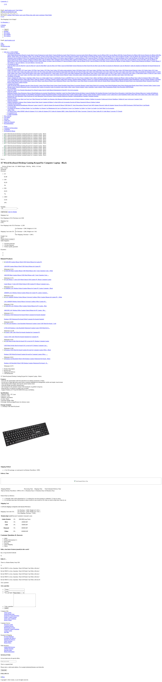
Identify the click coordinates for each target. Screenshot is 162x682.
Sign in (6, 29)
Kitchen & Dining (80, 93)
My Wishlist (7, 34)
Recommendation (8, 123)
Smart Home (46, 85)
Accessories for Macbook (112, 65)
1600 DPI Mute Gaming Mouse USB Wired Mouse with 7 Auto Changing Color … (26, 275)
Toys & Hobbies (11, 88)
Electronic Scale (107, 93)
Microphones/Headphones (21, 105)
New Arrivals (7, 116)
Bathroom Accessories (41, 93)
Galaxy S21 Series (143, 70)
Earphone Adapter (113, 79)
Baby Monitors (21, 85)
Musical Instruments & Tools (57, 90)
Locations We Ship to (10, 638)
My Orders (7, 33)
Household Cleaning (40, 94)
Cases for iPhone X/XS (108, 56)
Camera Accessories (44, 87)
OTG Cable (10, 79)
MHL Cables (65, 111)
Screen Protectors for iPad (80, 65)
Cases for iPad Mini (41, 65)
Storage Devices (119, 105)
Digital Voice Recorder (119, 87)
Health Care (46, 99)
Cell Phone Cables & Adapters (105, 78)
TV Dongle (119, 111)
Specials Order (8, 650)
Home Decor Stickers (134, 93)
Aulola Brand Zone (9, 614)
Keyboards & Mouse (58, 105)
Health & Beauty (11, 97)
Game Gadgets (98, 87)
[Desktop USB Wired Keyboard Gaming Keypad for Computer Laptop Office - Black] (27, 350)
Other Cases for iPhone (44, 59)
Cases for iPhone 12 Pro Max (136, 58)
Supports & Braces (85, 102)
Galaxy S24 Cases (102, 75)
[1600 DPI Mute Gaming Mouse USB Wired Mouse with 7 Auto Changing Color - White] (28, 270)
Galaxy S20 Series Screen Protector (127, 70)
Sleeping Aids (54, 99)
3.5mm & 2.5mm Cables (93, 111)
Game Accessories (55, 87)
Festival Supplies (57, 96)
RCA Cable (103, 111)
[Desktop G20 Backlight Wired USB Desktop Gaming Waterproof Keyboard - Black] (27, 358)
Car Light (99, 108)
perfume (9, 15)
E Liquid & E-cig (12, 113)
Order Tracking (8, 641)
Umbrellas (58, 93)
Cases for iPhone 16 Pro (83, 61)
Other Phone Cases (88, 73)
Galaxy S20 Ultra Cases (111, 70)
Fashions (82, 99)
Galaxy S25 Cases (22, 70)
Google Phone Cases (28, 81)
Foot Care (29, 99)
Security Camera (38, 85)
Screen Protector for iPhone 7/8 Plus (74, 56)
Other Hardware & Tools (30, 96)
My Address (7, 36)
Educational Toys (29, 90)
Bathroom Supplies (12, 93)
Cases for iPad (11, 65)
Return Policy (7, 642)
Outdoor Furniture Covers (103, 94)
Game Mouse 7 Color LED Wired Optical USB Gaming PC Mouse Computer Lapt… (27, 284)
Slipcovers (143, 93)
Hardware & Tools (12, 96)
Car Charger (94, 79)
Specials (6, 119)
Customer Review (9, 626)
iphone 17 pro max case (36, 62)
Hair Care (17, 99)
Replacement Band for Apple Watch (24, 55)
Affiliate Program (8, 648)
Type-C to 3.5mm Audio (42, 78)
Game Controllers (89, 87)
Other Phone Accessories (87, 81)
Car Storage (42, 108)
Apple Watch (11, 55)
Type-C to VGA (75, 78)
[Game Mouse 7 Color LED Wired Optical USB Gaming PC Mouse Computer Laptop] (27, 279)
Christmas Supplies (93, 96)
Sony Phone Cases (39, 81)
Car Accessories (11, 106)
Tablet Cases (14, 73)
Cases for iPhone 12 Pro (121, 58)
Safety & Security (12, 85)
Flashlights (124, 94)
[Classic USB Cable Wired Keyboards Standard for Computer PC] (22, 332)
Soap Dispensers (22, 93)
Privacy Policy (8, 620)
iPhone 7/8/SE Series (13, 56)
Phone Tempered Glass (149, 81)
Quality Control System (10, 617)
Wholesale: (8, 269)
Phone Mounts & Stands (122, 81)
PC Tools (73, 105)
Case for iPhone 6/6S (103, 55)
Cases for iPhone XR (135, 56)
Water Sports (39, 102)
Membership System (9, 627)
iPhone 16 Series (47, 61)
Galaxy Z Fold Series (137, 73)
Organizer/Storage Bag (63, 94)
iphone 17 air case (25, 62)
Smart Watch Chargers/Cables (144, 85)
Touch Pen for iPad (92, 65)
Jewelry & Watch (75, 99)
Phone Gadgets (19, 82)
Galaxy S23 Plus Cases (30, 75)
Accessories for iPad (12, 64)
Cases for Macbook (124, 65)
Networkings (79, 105)
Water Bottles (71, 93)
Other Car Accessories (108, 108)
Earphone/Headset (103, 79)
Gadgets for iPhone (33, 59)
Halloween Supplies (67, 96)
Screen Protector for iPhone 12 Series (17, 59)
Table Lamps (154, 94)
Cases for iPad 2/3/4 (52, 65)
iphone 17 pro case (15, 62)
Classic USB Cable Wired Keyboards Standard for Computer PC (21, 336)
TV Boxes (10, 111)
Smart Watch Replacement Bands (127, 85)
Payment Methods (9, 636)
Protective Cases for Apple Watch (79, 55)
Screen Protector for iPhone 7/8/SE (54, 56)
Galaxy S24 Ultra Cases (126, 75)
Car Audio (93, 108)
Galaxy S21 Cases (153, 70)
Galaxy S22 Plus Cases (115, 71)
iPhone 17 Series (130, 61)
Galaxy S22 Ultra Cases (128, 71)
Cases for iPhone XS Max (122, 56)
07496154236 (4, 49)
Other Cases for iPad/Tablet (65, 65)
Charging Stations (77, 79)
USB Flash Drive (138, 105)
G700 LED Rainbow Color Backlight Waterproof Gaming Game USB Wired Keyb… (27, 328)
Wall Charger (15, 15)
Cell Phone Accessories (13, 76)
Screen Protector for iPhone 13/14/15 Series (30, 61)
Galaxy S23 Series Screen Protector (58, 75)
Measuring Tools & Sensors (44, 96)
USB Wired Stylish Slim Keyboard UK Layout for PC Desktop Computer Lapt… (26, 345)
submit (6, 608)
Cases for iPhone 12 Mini (151, 58)
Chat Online (19, 10)
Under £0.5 (7, 120)
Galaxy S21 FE (37, 71)
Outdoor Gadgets (95, 102)
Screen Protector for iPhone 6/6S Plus (151, 55)
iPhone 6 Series (93, 55)
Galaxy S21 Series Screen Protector (51, 71)
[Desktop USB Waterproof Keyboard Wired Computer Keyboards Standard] (24, 314)
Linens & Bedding (90, 93)
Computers (10, 105)
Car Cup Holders (34, 108)
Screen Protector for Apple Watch (43, 55)
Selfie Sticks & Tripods (100, 81)
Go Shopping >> (5, 22)
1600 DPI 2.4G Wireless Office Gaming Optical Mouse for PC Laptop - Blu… (25, 310)
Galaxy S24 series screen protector (88, 75)
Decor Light (117, 94)
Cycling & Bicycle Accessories (61, 102)
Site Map (6, 632)
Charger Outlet (60, 79)
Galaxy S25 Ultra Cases (46, 70)
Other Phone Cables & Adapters (35, 79)
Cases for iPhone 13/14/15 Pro (118, 59)
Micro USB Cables (153, 78)
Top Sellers (7, 117)
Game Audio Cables (65, 87)
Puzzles (22, 90)
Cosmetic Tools (138, 99)
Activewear (130, 99)
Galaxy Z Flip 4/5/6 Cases (124, 73)
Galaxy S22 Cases (104, 71)
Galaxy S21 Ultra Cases (26, 71)
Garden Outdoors (74, 94)
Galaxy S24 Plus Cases (114, 75)
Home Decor (115, 93)
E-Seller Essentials (12, 114)
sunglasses (42, 15)
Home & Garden (11, 91)
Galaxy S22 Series (94, 71)
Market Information (9, 651)
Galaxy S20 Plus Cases (98, 70)
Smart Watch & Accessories (97, 85)
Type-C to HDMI (66, 78)
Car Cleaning (75, 108)
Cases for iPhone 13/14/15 (103, 59)
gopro (37, 15)
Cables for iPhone (129, 78)
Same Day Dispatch (9, 122)
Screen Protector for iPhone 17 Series (145, 61)
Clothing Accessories (95, 99)
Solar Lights (147, 94)
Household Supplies (20, 94)
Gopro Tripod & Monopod (19, 87)
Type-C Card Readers (55, 78)
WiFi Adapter (95, 105)
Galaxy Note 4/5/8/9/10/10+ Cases (46, 73)
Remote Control (85, 85)
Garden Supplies (91, 94)
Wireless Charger (86, 79)
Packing (25, 82)
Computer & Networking (14, 103)
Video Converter (82, 111)
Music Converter (111, 111)
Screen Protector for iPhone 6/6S (132, 55)
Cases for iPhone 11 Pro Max (96, 58)
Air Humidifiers (30, 94)
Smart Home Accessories (73, 85)
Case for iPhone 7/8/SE (25, 56)
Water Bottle (48, 15)
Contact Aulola (8, 630)
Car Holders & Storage (13, 108)
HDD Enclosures (128, 105)
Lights (112, 94)
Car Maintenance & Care (53, 108)
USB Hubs (67, 105)
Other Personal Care (37, 99)
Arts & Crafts (45, 90)
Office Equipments (108, 87)
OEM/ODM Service (9, 647)
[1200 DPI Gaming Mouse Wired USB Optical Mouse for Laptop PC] (23, 262)
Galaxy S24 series (74, 75)
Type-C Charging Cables (29, 78)
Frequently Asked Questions (11, 629)
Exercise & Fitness (75, 102)
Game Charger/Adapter (78, 87)
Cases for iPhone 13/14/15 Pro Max (136, 59)
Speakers (152, 79)
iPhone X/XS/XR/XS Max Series (93, 56)
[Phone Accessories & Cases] (9, 11)
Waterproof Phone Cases (63, 81)
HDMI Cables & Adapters (27, 111)
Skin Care (23, 99)
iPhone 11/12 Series (58, 58)
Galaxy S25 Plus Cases (34, 70)
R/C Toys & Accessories (71, 90)
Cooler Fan (65, 93)
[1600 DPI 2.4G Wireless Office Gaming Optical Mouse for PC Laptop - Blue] (25, 306)
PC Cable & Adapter (47, 105)
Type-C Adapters (84, 78)
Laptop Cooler (37, 105)
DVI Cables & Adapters (55, 111)
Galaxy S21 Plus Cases (13, 71)
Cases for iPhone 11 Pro (81, 58)
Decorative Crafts (123, 93)
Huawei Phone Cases (50, 81)
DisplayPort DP (73, 111)
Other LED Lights (139, 94)
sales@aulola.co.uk (9, 10)
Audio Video (10, 110)
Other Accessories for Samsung (143, 71)
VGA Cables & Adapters (41, 111)
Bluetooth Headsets (123, 79)
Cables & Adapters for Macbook (138, 65)
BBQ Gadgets (83, 94)
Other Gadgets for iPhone (76, 59)
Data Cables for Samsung (141, 78)
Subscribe (3, 670)
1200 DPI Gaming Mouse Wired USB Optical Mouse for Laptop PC (22, 266)
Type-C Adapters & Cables (14, 78)
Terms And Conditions (10, 618)
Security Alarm (30, 85)
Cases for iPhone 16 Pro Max (97, 61)
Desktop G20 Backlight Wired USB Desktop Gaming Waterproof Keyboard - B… (26, 363)
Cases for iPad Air (30, 65)
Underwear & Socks (106, 99)
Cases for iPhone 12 (109, 58)
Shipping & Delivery (9, 639)
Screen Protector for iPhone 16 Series (116, 61)
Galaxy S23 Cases (18, 75)
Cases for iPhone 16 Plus (69, 61)
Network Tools (87, 105)
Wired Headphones (134, 79)
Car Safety (82, 108)
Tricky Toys (17, 90)
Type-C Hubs (93, 78)
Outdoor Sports (31, 102)
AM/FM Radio (129, 87)
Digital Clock (11, 94)
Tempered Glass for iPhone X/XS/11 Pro (18, 58)
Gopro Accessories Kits (32, 87)
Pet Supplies (99, 93)
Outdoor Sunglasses (12, 102)
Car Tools (88, 108)
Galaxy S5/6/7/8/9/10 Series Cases (27, 73)
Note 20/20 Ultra (66, 71)
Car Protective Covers (66, 108)
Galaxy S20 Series (77, 70)
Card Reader (146, 105)
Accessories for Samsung (14, 68)
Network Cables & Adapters (106, 105)
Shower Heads (31, 93)
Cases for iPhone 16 (57, 61)
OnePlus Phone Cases (17, 81)
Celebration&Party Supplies (80, 96)
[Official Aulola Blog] (3, 677)
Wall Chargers (68, 79)
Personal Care (11, 99)
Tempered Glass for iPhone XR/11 (150, 56)
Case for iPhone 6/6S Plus (116, 55)
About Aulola (7, 612)
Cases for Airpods (144, 79)
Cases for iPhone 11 (69, 58)
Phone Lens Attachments (136, 81)
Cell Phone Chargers (50, 79)
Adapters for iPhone (119, 78)
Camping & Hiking (48, 102)
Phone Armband (111, 81)
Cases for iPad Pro (20, 65)
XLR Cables (16, 111)
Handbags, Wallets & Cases (119, 99)
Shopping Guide (8, 624)
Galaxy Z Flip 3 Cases (111, 73)
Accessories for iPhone (13, 53)
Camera (154, 85)
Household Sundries (51, 94)
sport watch (22, 15)
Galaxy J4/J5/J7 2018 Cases (63, 73)
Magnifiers (20, 96)
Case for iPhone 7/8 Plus (38, 56)
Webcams (30, 105)
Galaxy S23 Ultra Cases (42, 75)
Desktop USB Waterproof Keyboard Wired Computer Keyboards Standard (24, 319)
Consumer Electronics (13, 84)
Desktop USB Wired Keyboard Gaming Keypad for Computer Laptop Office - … (26, 354)
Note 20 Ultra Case (83, 71)
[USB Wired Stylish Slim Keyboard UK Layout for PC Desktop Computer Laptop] (26, 341)
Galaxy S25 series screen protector (62, 70)
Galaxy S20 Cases (87, 70)
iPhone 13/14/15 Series (89, 59)
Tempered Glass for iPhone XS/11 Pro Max (41, 58)
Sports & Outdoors (12, 100)
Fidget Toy (10, 90)
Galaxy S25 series (12, 70)
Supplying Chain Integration (11, 615)
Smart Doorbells (62, 85)
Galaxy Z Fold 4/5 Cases (150, 73)
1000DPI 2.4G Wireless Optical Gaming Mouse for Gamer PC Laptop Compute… (26, 292)
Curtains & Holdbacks (152, 93)
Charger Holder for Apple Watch (61, 55)
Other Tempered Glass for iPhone (60, 59)
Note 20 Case (74, 71)
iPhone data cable (30, 15)
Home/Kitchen (52, 93)
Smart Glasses (54, 85)
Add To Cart (4, 212)
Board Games (38, 90)
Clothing (87, 99)
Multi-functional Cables (20, 79)
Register (6, 31)
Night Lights (130, 94)
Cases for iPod (101, 65)
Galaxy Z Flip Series (99, 73)
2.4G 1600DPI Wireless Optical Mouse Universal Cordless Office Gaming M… (25, 301)
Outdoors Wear (22, 102)
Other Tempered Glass (77, 73)
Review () (5, 166)
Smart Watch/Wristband (111, 85)
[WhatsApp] (5, 46)
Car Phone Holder (25, 108)
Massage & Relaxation (64, 99)
